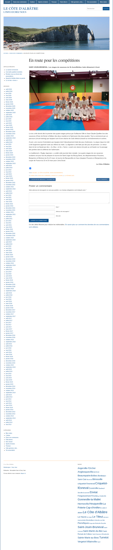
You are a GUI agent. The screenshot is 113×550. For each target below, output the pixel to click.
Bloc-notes (103, 2)
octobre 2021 (10, 212)
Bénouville (97, 479)
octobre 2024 (10, 136)
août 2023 (9, 165)
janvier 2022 (9, 206)
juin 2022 (8, 195)
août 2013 (9, 420)
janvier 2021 (9, 231)
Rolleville (98, 523)
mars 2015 (9, 380)
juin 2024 (8, 144)
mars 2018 (9, 303)
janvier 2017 (9, 333)
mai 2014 (8, 401)
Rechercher (106, 8)
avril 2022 (9, 199)
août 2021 (9, 216)
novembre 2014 (10, 388)
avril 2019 (9, 276)
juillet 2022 (9, 193)
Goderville (103, 496)
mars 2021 (9, 227)
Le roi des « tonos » (12, 80)
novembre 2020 (10, 235)
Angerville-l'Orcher (87, 468)
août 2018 (9, 293)
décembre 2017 (10, 310)
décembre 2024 (10, 131)
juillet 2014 (9, 397)
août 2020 (9, 242)
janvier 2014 (9, 409)
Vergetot (82, 541)
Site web (58, 216)
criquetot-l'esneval (86, 483)
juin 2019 (8, 272)
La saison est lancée (12, 70)
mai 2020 (8, 248)
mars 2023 (9, 176)
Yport (98, 542)
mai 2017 (8, 324)
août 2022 (9, 191)
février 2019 (9, 280)
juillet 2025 (9, 117)
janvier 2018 (9, 308)
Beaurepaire (84, 475)
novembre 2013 (10, 414)
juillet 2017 (9, 320)
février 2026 (9, 102)
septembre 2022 (11, 189)
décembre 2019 (10, 259)
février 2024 (9, 153)
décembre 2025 (10, 106)
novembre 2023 (10, 159)
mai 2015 (8, 375)
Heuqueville (96, 503)
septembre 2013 (11, 418)
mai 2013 (8, 424)
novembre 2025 (10, 108)
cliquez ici (23, 473)
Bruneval (89, 479)
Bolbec (35, 172)
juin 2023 (8, 170)
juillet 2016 (9, 346)
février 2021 (9, 229)
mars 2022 (9, 201)
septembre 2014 (11, 392)
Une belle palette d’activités (14, 72)
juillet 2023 (9, 167)
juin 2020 (8, 246)
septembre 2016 (11, 342)
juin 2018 (8, 297)
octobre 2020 (10, 238)
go (98, 496)
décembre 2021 (10, 208)
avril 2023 (9, 174)
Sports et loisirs (43, 2)
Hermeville (83, 503)
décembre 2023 (10, 157)
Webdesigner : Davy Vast (10, 467)
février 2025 (9, 127)
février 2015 (9, 382)
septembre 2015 (11, 367)
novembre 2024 (10, 133)
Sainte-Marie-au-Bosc (88, 537)
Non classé (9, 441)
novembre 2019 (10, 261)
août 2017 (9, 318)
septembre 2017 (11, 316)
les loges (89, 517)
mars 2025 (9, 125)
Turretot (103, 537)
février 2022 (9, 204)
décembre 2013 (10, 412)
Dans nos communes (20, 2)
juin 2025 (8, 119)
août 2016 (9, 344)
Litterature (105, 517)
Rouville (103, 523)
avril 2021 (9, 225)
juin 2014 (8, 399)
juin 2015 (8, 373)
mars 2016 (9, 354)
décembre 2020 (10, 233)
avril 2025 (9, 123)
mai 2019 (8, 274)
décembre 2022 (10, 182)
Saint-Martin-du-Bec (93, 531)
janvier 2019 (9, 282)
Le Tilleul (97, 516)
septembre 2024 (11, 138)
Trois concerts (102, 179)
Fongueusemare (84, 496)
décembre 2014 (10, 386)
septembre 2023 (11, 163)
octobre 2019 (10, 263)
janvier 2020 (9, 257)
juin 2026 (8, 93)
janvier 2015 (9, 384)
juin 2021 (8, 221)
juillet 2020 (9, 244)
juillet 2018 (9, 295)
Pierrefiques (83, 523)
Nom (57, 207)
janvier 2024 (9, 155)
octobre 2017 (10, 314)
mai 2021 (8, 223)
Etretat (94, 492)
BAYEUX (96, 472)
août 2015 (9, 369)
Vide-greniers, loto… (77, 2)
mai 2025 (8, 121)
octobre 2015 (10, 365)
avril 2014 (9, 403)
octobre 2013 (10, 416)
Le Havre (82, 517)
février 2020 (9, 254)
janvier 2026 (9, 104)
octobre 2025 (10, 110)
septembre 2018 (11, 291)
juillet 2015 (9, 371)
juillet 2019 (9, 269)
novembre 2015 (10, 363)
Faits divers (63, 2)
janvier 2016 (9, 358)
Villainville (91, 541)
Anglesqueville (85, 471)
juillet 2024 (9, 142)
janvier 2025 (9, 129)
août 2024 (9, 140)
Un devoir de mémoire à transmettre (42, 179)
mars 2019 (9, 278)
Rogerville (92, 523)
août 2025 (9, 114)
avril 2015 (9, 378)
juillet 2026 (9, 91)
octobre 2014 (10, 390)
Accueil (7, 2)
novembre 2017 (10, 312)
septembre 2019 (11, 265)
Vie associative (92, 2)
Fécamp (94, 496)
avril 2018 (9, 301)
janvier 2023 (9, 180)
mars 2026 (9, 100)
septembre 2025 (11, 112)
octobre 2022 (10, 187)
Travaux (54, 2)
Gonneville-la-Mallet (89, 499)
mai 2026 (8, 95)
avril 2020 (9, 250)
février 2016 (9, 356)
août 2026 (9, 89)
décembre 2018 (10, 284)
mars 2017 (9, 329)
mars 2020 (9, 252)
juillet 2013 (9, 422)
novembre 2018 (10, 286)
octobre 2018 (10, 288)
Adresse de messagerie (63, 211)
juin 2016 (8, 348)
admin (32, 175)
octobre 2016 (10, 339)
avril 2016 (9, 352)
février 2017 (9, 331)
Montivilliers (90, 520)
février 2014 (9, 407)
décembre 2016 (10, 335)
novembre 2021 (10, 210)
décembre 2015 (10, 361)
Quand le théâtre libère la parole (15, 78)
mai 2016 (8, 350)
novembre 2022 (10, 184)
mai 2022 (8, 197)
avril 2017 (9, 327)
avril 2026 (9, 97)
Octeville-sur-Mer (100, 520)
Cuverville (93, 488)
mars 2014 (9, 405)
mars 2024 (9, 151)
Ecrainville (86, 492)
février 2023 (9, 178)
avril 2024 (9, 148)
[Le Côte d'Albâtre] (56, 33)
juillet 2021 (9, 218)
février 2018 (9, 305)
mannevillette (82, 520)
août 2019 (9, 267)
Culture (32, 2)
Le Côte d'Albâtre (21, 8)
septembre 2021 (11, 214)
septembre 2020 (11, 240)
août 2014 (9, 395)
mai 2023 (8, 172)
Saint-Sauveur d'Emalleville (100, 534)
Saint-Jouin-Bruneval (56, 172)
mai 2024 (8, 146)
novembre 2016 (10, 337)
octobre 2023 (10, 161)
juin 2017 (8, 322)
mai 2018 (8, 299)
